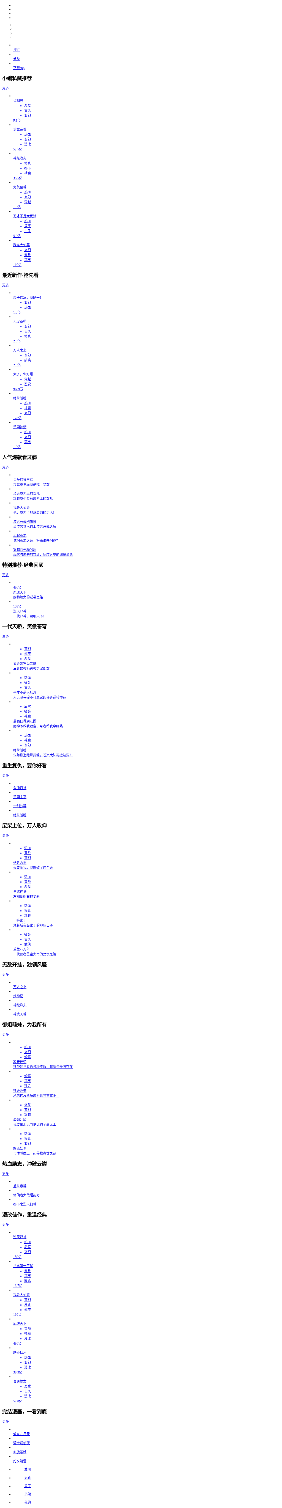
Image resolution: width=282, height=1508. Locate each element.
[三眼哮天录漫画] (146, 9)
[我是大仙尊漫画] (146, 5)
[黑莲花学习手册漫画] (146, 18)
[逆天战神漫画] (146, 14)
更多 (5, 88)
